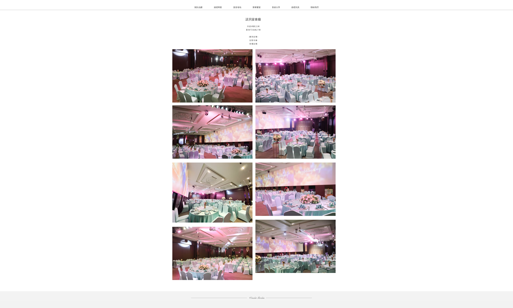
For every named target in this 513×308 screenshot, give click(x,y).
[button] (276, 7)
